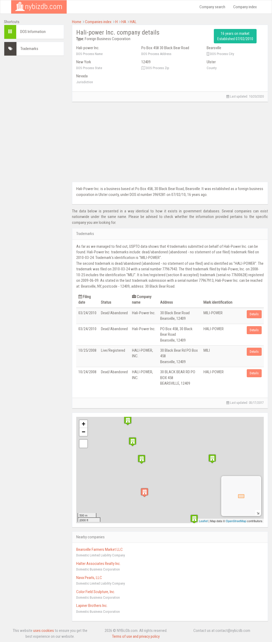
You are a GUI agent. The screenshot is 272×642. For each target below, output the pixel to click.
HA (123, 21)
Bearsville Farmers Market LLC (99, 549)
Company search (212, 7)
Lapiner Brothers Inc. (92, 605)
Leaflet (203, 521)
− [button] (83, 432)
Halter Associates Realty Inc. (98, 563)
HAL (133, 21)
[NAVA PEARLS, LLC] (194, 519)
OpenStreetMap (236, 521)
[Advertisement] (34, 139)
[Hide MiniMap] (257, 512)
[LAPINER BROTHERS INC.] (212, 459)
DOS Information (33, 31)
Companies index (98, 21)
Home (76, 21)
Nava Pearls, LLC (89, 577)
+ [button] (83, 424)
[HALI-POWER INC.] (144, 492)
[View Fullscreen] (83, 444)
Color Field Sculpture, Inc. (95, 591)
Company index (245, 7)
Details (254, 314)
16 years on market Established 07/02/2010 (235, 36)
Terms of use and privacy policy (136, 636)
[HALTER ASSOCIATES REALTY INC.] (132, 442)
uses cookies (43, 630)
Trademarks (29, 48)
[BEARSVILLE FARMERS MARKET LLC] (141, 459)
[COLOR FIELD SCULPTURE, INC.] (128, 421)
